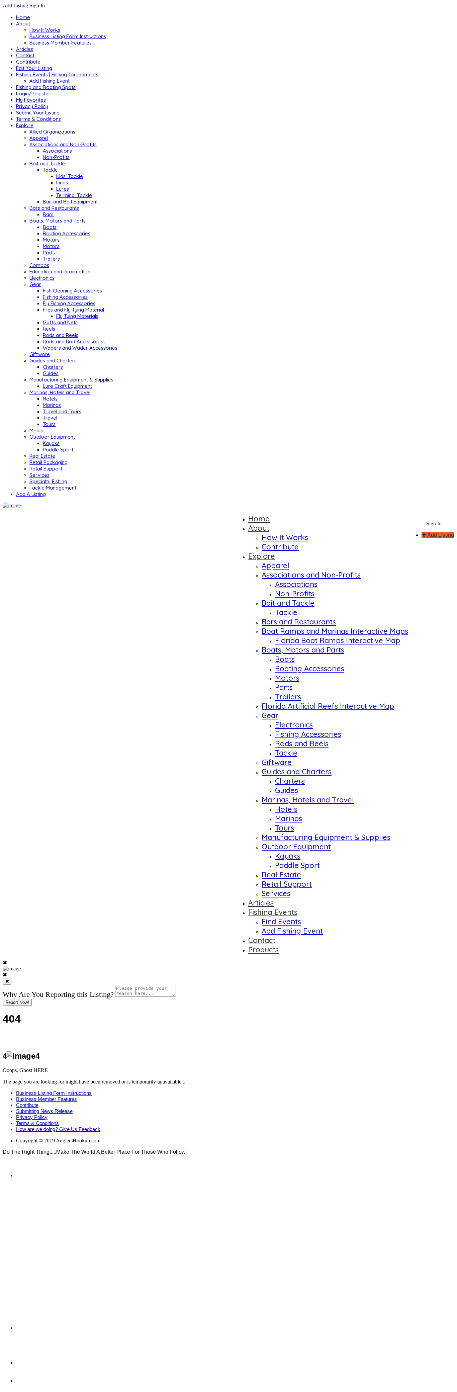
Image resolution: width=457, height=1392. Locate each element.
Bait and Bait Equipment (70, 201)
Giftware (39, 354)
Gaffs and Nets (60, 322)
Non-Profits (56, 157)
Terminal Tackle (74, 195)
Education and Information (59, 271)
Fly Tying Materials (77, 316)
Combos (39, 265)
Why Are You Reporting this (58, 994)
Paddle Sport (58, 449)
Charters (53, 367)
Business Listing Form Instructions (67, 36)
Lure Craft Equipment (67, 386)
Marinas (52, 405)
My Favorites (31, 100)
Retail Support (45, 468)
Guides (51, 373)
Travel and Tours (62, 411)
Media (36, 430)
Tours (49, 424)
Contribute (28, 62)
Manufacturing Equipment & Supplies (71, 379)
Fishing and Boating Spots (46, 87)
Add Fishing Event (49, 81)
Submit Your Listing (38, 112)
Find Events (281, 921)
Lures (62, 189)
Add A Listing (31, 494)
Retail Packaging (48, 462)
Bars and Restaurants (54, 208)
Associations (57, 151)
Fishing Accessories (65, 297)
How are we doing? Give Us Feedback (58, 1129)
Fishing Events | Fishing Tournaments (57, 74)
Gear (35, 284)
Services (39, 475)
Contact (25, 55)
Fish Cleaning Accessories (72, 290)
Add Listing (15, 5)
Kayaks (51, 443)
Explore (24, 125)
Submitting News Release (44, 1111)
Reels (49, 329)
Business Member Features (60, 42)
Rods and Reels (60, 335)
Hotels (50, 399)
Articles (24, 49)
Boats (50, 227)
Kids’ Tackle (69, 176)
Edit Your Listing (34, 68)
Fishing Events (272, 912)
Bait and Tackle (47, 163)
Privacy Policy (32, 106)
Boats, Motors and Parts (57, 220)
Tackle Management (52, 488)
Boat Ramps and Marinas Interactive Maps (335, 631)
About (23, 23)
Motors (51, 240)
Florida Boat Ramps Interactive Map (337, 640)
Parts (49, 252)
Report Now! (17, 1002)
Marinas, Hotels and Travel (59, 392)
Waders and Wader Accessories (80, 348)
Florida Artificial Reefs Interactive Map (328, 706)
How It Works (44, 30)
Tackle (50, 170)
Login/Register (33, 93)
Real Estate (42, 456)
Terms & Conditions (38, 119)
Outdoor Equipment (52, 437)
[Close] (7, 981)
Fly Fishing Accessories (69, 303)
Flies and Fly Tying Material (73, 310)
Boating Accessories (66, 233)
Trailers (51, 259)
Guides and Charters (53, 360)
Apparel (38, 138)
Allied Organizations (52, 131)
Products (263, 949)
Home (23, 17)
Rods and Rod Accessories (74, 341)
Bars (48, 214)
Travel (50, 418)
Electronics (42, 278)
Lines (62, 182)
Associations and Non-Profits (63, 144)
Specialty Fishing (48, 481)
